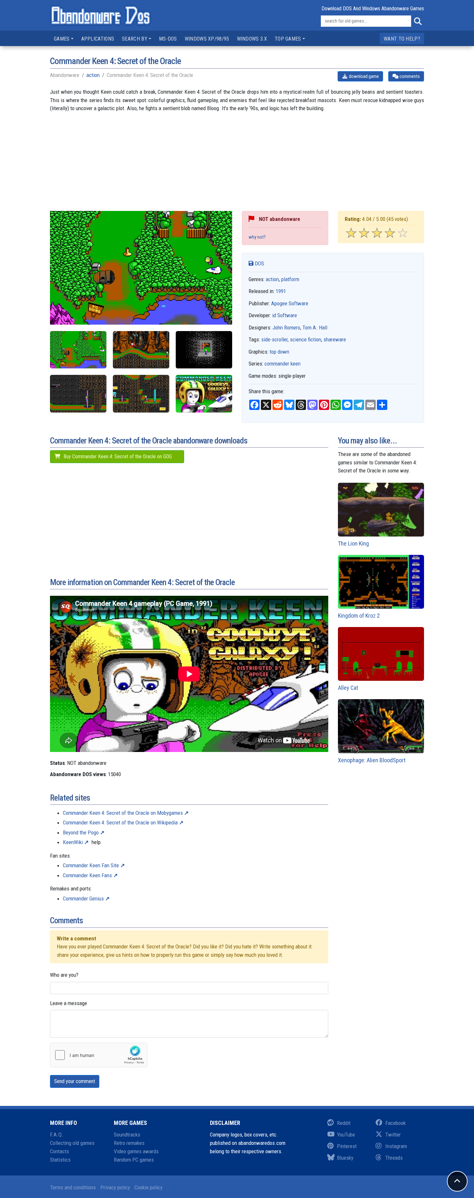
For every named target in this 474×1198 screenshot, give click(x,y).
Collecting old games (72, 1143)
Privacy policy (115, 1187)
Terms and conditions (73, 1187)
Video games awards (136, 1151)
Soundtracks (127, 1134)
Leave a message (68, 1003)
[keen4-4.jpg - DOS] (78, 394)
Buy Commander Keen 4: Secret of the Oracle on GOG (117, 456)
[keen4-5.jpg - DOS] (141, 394)
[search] (417, 21)
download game (363, 76)
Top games (288, 39)
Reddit (344, 1123)
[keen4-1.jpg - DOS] (78, 350)
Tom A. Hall (314, 327)
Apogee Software (289, 303)
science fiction (305, 339)
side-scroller (274, 339)
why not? (257, 237)
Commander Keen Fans (87, 875)
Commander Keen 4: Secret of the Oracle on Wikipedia (120, 822)
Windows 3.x (252, 39)
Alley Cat (348, 687)
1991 (281, 291)
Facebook (395, 1123)
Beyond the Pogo (81, 832)
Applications (97, 39)
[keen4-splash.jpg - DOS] (204, 394)
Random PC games (134, 1159)
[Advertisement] (237, 166)
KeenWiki (73, 842)
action (93, 75)
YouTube (346, 1134)
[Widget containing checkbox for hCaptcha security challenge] (98, 1055)
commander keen (282, 363)
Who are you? (64, 975)
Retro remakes (129, 1143)
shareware (334, 339)
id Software (284, 315)
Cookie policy (148, 1187)
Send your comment (74, 1081)
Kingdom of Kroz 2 (359, 615)
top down (279, 351)
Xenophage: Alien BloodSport (372, 760)
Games (62, 39)
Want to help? (402, 39)
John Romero (286, 327)
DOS (258, 263)
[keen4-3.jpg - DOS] (204, 350)
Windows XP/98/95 (207, 39)
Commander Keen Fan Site (91, 865)
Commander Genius (83, 898)
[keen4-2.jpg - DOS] (141, 350)
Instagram (396, 1146)
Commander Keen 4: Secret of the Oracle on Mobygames (123, 813)
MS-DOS (168, 39)
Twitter (393, 1134)
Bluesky (345, 1158)
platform (290, 279)
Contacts (59, 1151)
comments (409, 76)
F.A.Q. (56, 1134)
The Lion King (353, 543)
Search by (134, 39)
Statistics (60, 1159)
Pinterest (347, 1146)
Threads (394, 1158)
